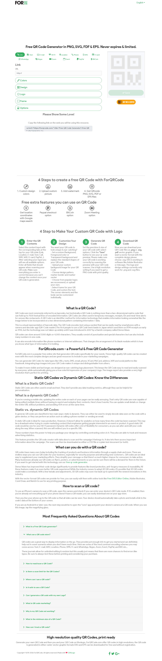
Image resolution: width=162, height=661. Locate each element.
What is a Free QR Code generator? (41, 526)
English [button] (140, 2)
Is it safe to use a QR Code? (37, 587)
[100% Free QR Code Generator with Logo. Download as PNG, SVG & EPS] (21, 2)
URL (16, 69)
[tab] (20, 54)
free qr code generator (76, 462)
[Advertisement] (81, 27)
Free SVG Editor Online (118, 478)
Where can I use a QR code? (37, 579)
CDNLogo (71, 653)
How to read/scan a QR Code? (39, 563)
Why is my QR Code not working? (40, 611)
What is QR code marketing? (38, 603)
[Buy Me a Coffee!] (126, 101)
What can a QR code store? (38, 534)
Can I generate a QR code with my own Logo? (45, 595)
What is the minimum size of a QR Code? (43, 619)
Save (127, 92)
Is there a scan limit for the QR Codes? (42, 571)
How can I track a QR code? (37, 627)
